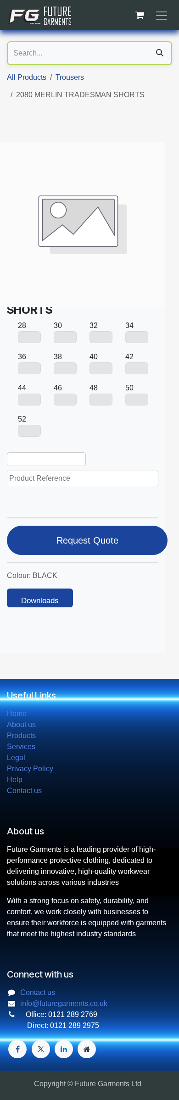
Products (21, 735)
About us (21, 724)
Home (17, 713)
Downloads (40, 600)
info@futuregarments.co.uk (63, 1003)
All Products (26, 77)
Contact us (24, 790)
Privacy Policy (30, 768)
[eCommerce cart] (140, 15)
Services (21, 746)
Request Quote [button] (87, 540)
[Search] (159, 53)
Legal (16, 757)
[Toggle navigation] (161, 15)
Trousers (70, 77)
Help (14, 779)
